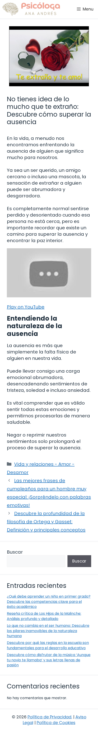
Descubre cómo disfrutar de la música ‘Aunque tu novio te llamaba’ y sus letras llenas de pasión (48, 660)
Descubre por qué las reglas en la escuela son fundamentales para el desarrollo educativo (48, 645)
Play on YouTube (25, 307)
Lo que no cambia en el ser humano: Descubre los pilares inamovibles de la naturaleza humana (48, 630)
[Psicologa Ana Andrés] (31, 9)
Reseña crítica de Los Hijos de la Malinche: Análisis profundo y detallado (44, 616)
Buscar (15, 552)
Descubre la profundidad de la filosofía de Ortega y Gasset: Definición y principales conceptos (46, 521)
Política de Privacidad (49, 717)
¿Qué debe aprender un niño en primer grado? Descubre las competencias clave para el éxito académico (48, 601)
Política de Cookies (56, 722)
